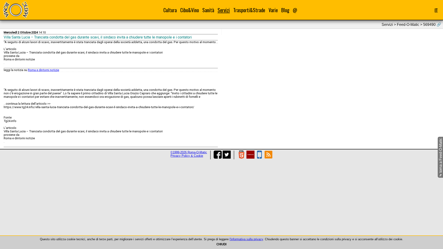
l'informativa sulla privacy (246, 239)
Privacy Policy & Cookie (187, 155)
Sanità (208, 10)
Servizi (224, 10)
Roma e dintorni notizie (43, 70)
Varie (273, 10)
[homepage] (16, 10)
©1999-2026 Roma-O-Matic (189, 152)
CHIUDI (221, 244)
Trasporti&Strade (249, 10)
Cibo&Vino (189, 10)
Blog (285, 10)
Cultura (170, 10)
